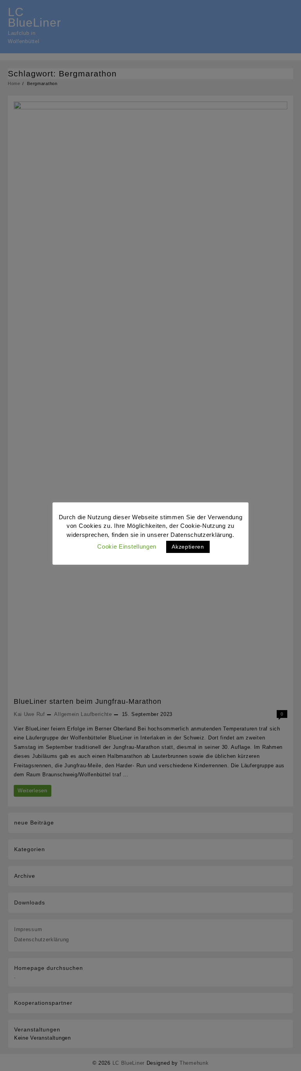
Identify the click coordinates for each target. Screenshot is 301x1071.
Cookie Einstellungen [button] (126, 546)
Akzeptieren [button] (188, 547)
